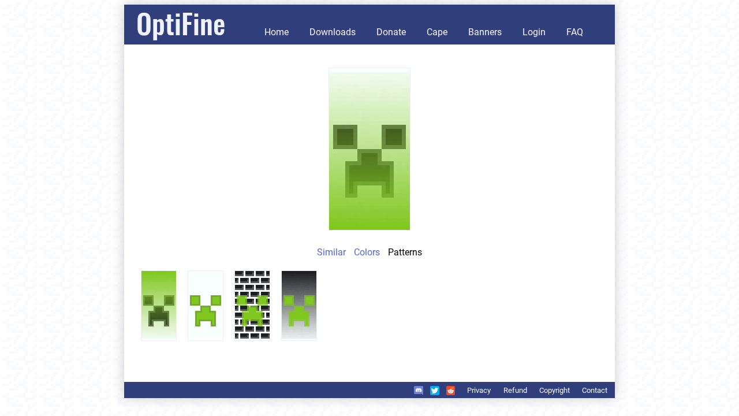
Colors (367, 252)
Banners (485, 32)
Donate (391, 32)
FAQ (574, 32)
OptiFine (180, 22)
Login (534, 32)
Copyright (554, 390)
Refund (515, 390)
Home (276, 32)
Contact (594, 390)
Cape (437, 32)
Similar (331, 252)
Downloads (332, 32)
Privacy (479, 390)
